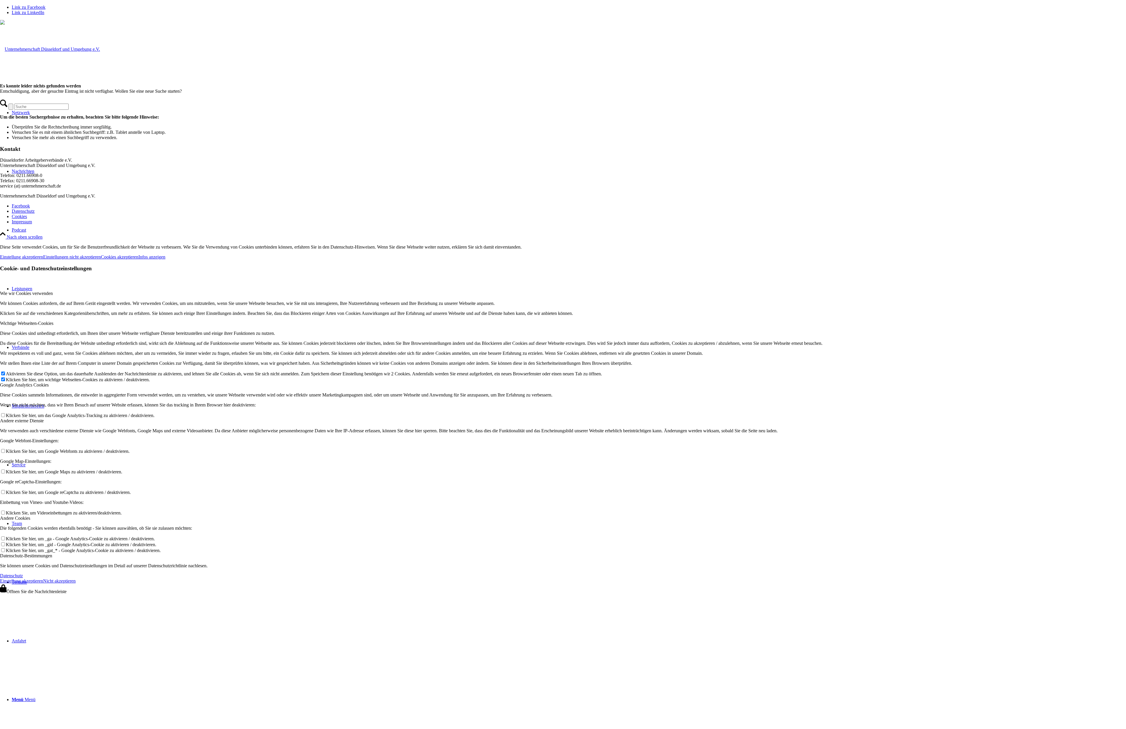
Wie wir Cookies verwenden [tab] (26, 293)
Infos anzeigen (151, 256)
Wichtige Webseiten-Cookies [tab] (26, 323)
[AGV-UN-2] (50, 49)
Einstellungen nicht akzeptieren (72, 256)
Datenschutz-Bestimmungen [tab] (26, 555)
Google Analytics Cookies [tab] (24, 384)
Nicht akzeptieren (59, 580)
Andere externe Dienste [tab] (22, 420)
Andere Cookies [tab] (15, 518)
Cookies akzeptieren (119, 256)
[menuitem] (569, 230)
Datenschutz (11, 575)
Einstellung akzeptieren (21, 256)
